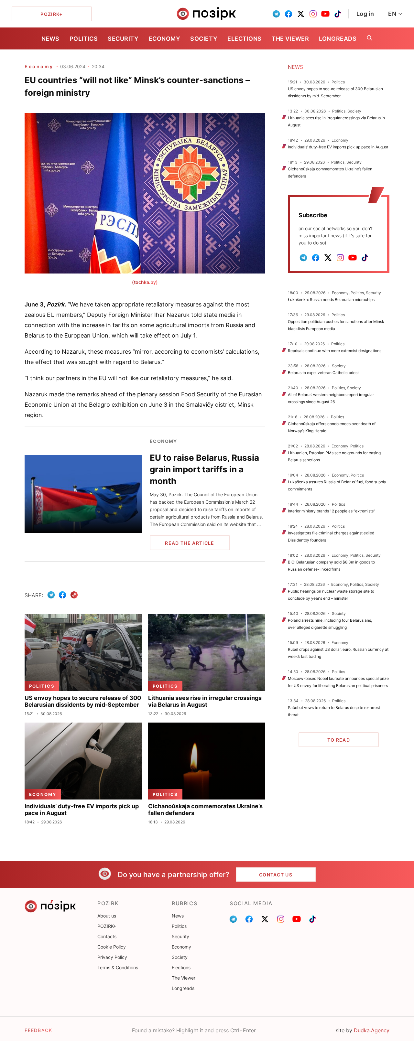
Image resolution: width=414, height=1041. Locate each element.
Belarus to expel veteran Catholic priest (323, 372)
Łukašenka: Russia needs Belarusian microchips (331, 299)
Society (203, 38)
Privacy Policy (112, 957)
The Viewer (290, 38)
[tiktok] (338, 14)
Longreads (337, 38)
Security (123, 38)
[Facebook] (62, 595)
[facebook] (288, 14)
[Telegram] (51, 595)
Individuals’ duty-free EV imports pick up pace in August (338, 147)
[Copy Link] (74, 595)
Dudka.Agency (371, 1030)
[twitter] (301, 14)
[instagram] (313, 14)
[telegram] (276, 14)
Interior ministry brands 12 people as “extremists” (331, 511)
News (50, 38)
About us (106, 915)
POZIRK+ (106, 926)
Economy (164, 38)
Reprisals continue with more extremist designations (334, 350)
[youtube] (325, 14)
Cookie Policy (111, 947)
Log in (365, 13)
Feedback (38, 1030)
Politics (84, 38)
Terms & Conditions (117, 967)
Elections (244, 38)
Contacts (106, 936)
